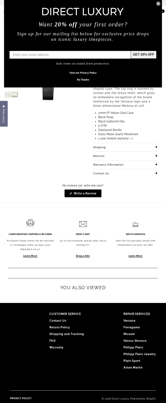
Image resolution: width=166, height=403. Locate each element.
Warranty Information (108, 164)
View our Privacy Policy (83, 72)
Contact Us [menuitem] (57, 320)
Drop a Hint (83, 255)
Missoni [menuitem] (129, 334)
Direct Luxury (120, 398)
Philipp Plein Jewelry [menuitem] (139, 354)
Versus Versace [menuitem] (135, 340)
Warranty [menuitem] (56, 347)
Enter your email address (29, 48)
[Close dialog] (158, 4)
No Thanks (83, 79)
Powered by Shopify (143, 398)
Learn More (30, 255)
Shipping (99, 147)
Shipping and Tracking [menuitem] (66, 334)
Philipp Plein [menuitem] (133, 347)
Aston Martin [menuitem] (133, 367)
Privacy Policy (21, 398)
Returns (98, 155)
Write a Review (87, 194)
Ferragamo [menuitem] (131, 327)
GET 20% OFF (143, 54)
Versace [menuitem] (129, 320)
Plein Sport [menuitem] (131, 360)
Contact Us (101, 173)
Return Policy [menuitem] (59, 327)
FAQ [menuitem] (52, 340)
